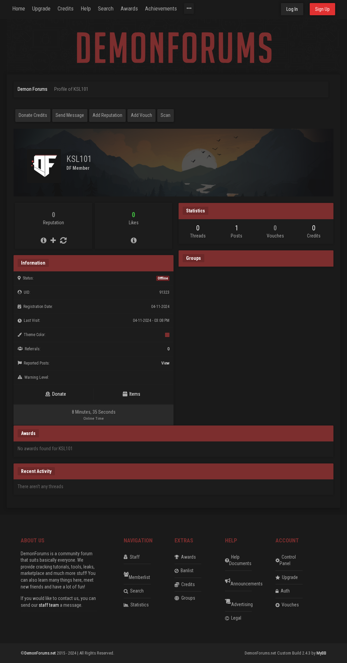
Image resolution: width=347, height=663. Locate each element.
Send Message (70, 115)
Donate (58, 394)
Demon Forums (32, 89)
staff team (49, 605)
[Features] (189, 8)
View (165, 363)
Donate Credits (33, 115)
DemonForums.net (40, 653)
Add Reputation (107, 115)
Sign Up (322, 9)
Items (133, 394)
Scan (165, 115)
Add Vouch (141, 115)
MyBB (321, 653)
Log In (292, 9)
